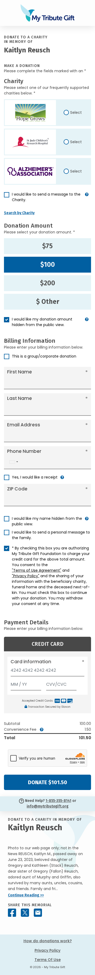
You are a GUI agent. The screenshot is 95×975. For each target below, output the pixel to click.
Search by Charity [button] (19, 213)
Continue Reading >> (26, 895)
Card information (31, 661)
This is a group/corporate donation (44, 356)
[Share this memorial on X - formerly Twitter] (25, 913)
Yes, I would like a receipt (35, 477)
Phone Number (24, 451)
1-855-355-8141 (58, 800)
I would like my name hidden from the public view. (47, 521)
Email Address (23, 425)
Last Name (19, 398)
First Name (19, 372)
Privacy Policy (47, 950)
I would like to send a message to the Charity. (46, 197)
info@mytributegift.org (47, 806)
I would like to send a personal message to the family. (51, 535)
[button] (87, 199)
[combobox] (13, 462)
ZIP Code (17, 489)
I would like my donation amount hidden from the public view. (42, 322)
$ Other (47, 302)
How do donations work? (47, 941)
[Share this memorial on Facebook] (12, 913)
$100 (47, 265)
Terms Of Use (48, 959)
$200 (47, 283)
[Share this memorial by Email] (38, 913)
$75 (47, 246)
